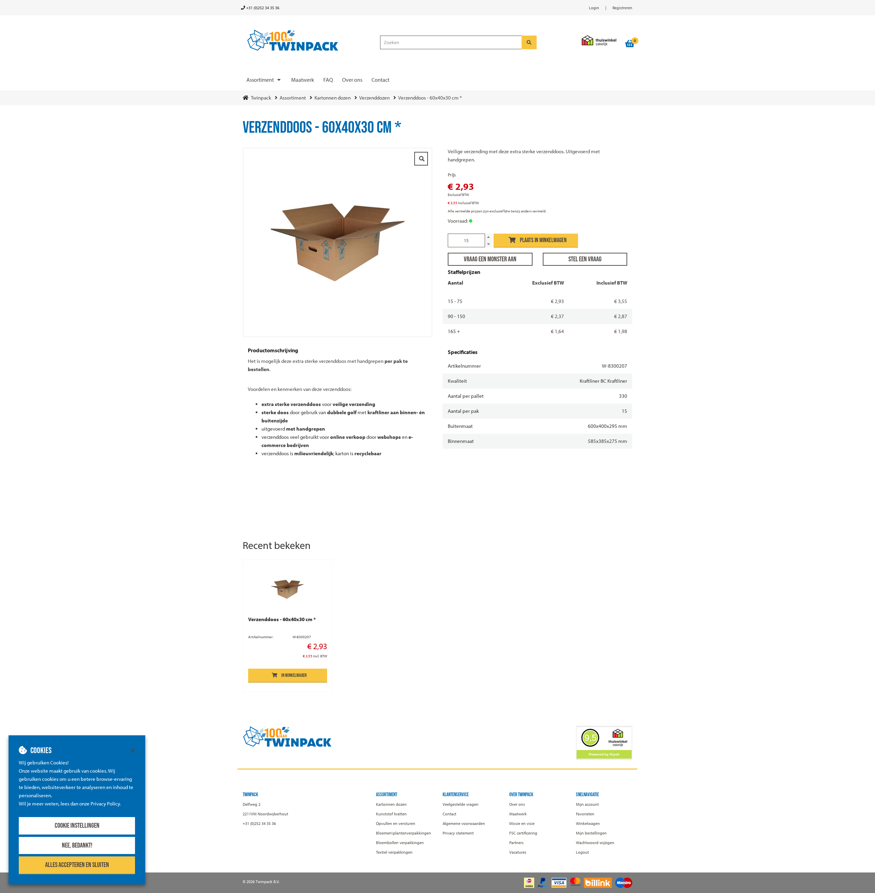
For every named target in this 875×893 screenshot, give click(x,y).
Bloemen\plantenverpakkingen (403, 833)
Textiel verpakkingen (394, 852)
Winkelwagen (588, 823)
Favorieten (585, 813)
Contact (380, 79)
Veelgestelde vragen (461, 804)
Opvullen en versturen (395, 823)
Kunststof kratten (391, 813)
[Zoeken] (529, 42)
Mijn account (587, 804)
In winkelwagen (294, 675)
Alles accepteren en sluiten (77, 865)
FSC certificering (523, 833)
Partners (516, 842)
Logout (582, 852)
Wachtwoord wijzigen (595, 842)
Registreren (622, 7)
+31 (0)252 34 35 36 (262, 7)
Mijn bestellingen (591, 833)
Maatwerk (302, 79)
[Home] (308, 40)
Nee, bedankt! (77, 845)
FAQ (328, 79)
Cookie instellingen (77, 826)
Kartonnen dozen (391, 804)
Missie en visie (522, 823)
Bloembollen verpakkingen (400, 842)
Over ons (352, 79)
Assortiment (260, 79)
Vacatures (517, 852)
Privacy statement (458, 833)
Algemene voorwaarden (464, 823)
